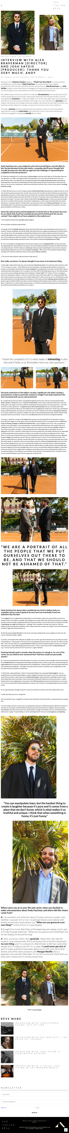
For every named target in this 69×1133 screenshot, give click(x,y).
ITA (38, 1107)
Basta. (41, 1128)
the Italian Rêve (32, 1127)
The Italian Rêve (59, 5)
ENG (4, 1107)
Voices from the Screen (16, 56)
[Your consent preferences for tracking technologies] (66, 1130)
